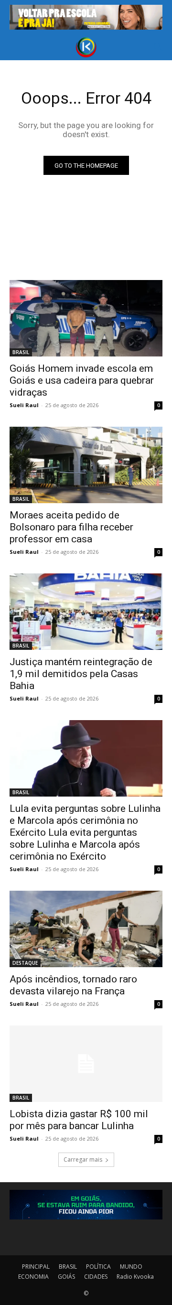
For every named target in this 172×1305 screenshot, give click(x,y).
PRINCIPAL (36, 1266)
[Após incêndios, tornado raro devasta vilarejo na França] (86, 929)
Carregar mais (83, 1159)
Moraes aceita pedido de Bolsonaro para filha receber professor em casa (71, 527)
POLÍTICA (98, 1266)
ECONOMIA (33, 1277)
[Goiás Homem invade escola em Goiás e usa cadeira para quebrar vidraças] (86, 318)
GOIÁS (66, 1277)
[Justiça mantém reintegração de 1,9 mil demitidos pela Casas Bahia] (86, 611)
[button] (16, 47)
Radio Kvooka (135, 1277)
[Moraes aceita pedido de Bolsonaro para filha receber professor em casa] (86, 465)
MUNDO (131, 1266)
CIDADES (96, 1277)
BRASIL (20, 352)
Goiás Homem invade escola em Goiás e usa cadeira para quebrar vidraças (82, 380)
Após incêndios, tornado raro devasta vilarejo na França (73, 985)
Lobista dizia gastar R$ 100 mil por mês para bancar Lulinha (79, 1120)
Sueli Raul (24, 405)
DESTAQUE (25, 963)
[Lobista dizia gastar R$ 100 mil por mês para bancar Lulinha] (86, 1063)
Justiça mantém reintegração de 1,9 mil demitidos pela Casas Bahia (81, 673)
